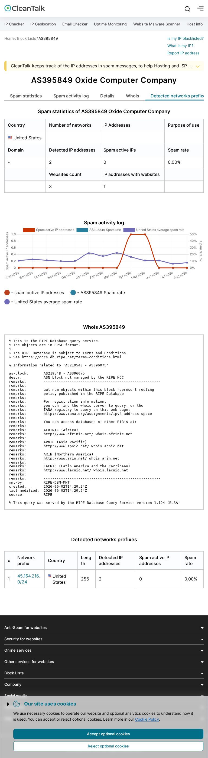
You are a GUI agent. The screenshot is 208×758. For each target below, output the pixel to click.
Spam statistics (26, 96)
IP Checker (14, 24)
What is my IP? (180, 45)
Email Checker (74, 24)
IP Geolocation (43, 24)
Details (107, 96)
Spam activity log (71, 96)
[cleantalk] (24, 8)
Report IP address (183, 53)
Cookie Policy (147, 719)
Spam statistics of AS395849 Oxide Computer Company (104, 111)
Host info (195, 24)
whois (132, 96)
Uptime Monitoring (110, 24)
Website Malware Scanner (156, 24)
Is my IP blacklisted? (185, 38)
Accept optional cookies (108, 733)
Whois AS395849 (104, 327)
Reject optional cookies (108, 746)
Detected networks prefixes (104, 539)
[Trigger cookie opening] (8, 704)
